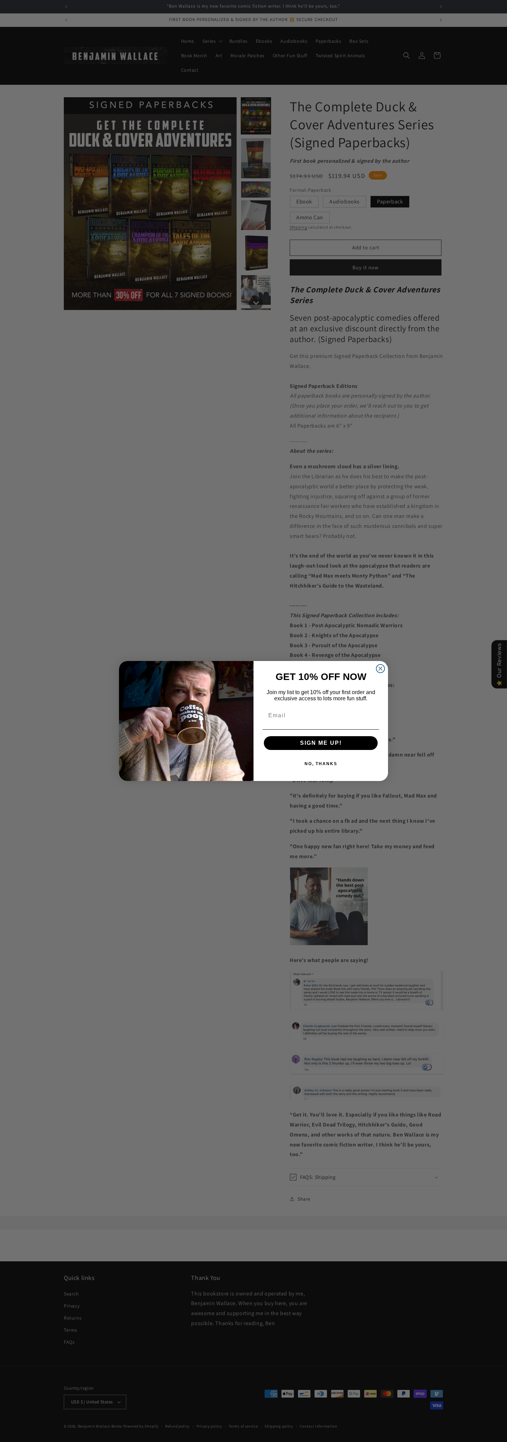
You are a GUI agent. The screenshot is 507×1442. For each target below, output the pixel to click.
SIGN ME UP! (321, 743)
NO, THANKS (321, 763)
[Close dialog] (380, 668)
